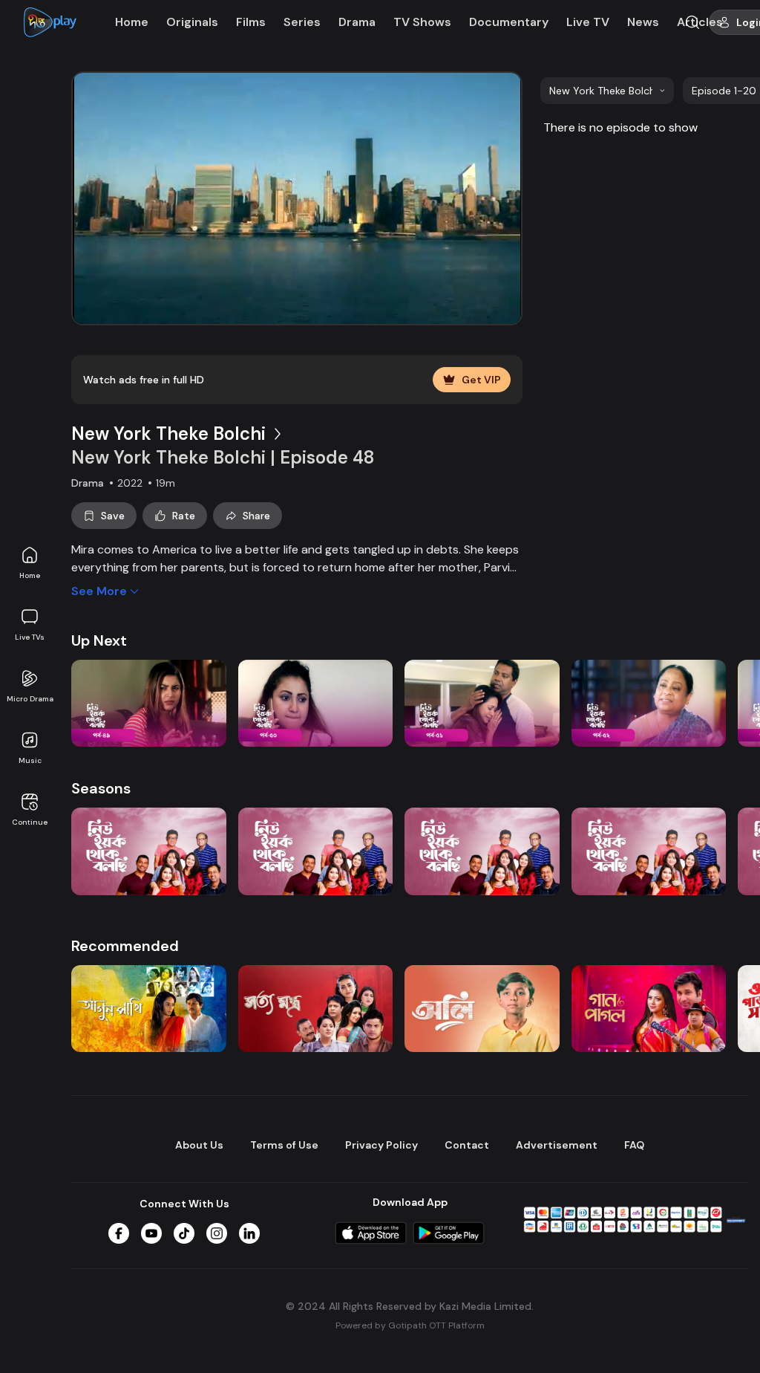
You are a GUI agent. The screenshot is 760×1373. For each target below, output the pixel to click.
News (643, 22)
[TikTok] (184, 1233)
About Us (199, 1145)
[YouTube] (151, 1233)
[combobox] (607, 90)
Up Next (99, 640)
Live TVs (30, 637)
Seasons (101, 788)
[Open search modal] (692, 22)
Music (30, 760)
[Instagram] (216, 1233)
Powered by (410, 1325)
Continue (30, 822)
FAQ (634, 1145)
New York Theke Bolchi (168, 433)
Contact (467, 1145)
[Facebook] (118, 1233)
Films (251, 22)
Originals (192, 22)
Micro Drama (30, 699)
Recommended (125, 945)
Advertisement (556, 1145)
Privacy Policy (381, 1145)
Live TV (587, 22)
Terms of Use (284, 1145)
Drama (357, 22)
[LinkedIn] (249, 1233)
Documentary (508, 22)
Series (302, 22)
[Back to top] (718, 1337)
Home (29, 575)
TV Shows (422, 22)
